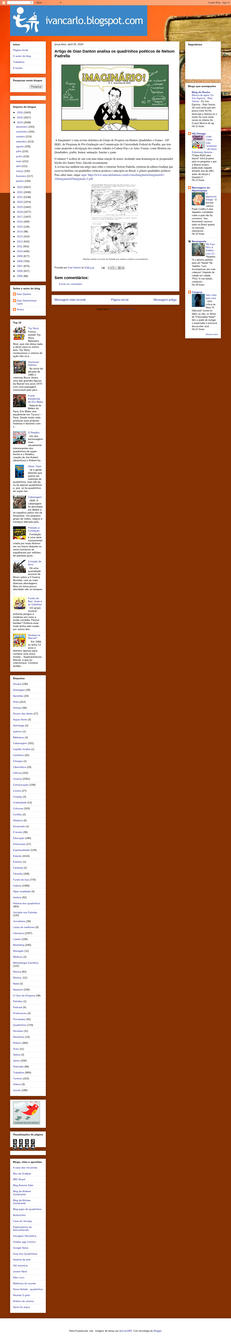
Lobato (17, 939)
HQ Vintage (199, 133)
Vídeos (17, 1084)
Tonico (20, 309)
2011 (20, 246)
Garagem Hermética (24, 1235)
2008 (20, 261)
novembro (22, 131)
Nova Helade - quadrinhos (28, 1289)
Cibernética (19, 767)
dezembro (22, 126)
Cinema (17, 778)
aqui (83, 175)
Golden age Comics (24, 1241)
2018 (20, 211)
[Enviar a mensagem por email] (109, 268)
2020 (20, 201)
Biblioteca (18, 737)
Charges (18, 761)
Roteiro (17, 1042)
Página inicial (119, 299)
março (20, 171)
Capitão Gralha (21, 749)
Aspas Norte (20, 719)
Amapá (17, 683)
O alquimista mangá (211, 196)
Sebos (16, 1054)
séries (16, 1060)
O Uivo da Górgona (24, 995)
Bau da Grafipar (22, 1173)
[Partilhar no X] (116, 268)
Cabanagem (35, 497)
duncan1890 (125, 1331)
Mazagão (18, 950)
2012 (20, 241)
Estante (17, 856)
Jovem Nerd (20, 1271)
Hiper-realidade (22, 891)
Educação (18, 838)
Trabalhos (18, 62)
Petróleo (18, 1001)
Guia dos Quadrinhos (25, 1253)
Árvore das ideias (23, 713)
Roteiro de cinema (23, 1301)
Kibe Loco (18, 1277)
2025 (20, 117)
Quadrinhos (19, 1025)
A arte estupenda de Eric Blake (35, 398)
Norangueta (199, 241)
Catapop (197, 292)
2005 (20, 276)
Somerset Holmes (33, 364)
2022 (20, 192)
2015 (20, 226)
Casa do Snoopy (22, 1221)
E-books (17, 68)
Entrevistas (19, 844)
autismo (17, 731)
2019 (20, 206)
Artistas (17, 707)
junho (19, 156)
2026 (20, 112)
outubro (21, 136)
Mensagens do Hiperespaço (201, 189)
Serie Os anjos (21, 1307)
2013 (20, 236)
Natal (16, 983)
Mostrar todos (212, 334)
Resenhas (19, 1036)
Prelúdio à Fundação (34, 529)
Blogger (157, 1331)
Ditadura (18, 820)
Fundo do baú (21, 879)
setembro (22, 141)
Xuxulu (17, 1090)
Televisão (18, 1066)
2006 (20, 270)
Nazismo (18, 989)
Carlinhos (18, 755)
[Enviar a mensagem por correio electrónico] (102, 267)
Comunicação (21, 784)
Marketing (18, 944)
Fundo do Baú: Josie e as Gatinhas (35, 601)
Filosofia (18, 873)
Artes (16, 701)
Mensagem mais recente (70, 299)
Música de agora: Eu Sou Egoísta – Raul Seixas (202, 98)
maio (19, 161)
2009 (20, 256)
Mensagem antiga (165, 299)
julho (19, 151)
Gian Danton (24, 294)
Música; (17, 977)
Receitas (18, 1030)
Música (17, 971)
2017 (20, 216)
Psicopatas (19, 1019)
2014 (20, 231)
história (17, 897)
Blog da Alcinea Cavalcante (21, 1202)
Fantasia (18, 867)
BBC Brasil (19, 1179)
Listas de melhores (24, 927)
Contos (17, 790)
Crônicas (18, 808)
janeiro (20, 180)
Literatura (18, 933)
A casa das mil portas (25, 1167)
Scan (16, 1048)
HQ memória (20, 1265)
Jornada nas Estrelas (25, 912)
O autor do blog (22, 56)
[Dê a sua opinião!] (113, 268)
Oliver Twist (34, 466)
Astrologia (18, 725)
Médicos (18, 956)
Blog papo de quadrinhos (27, 1209)
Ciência (17, 772)
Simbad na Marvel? (34, 637)
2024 (20, 122)
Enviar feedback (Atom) (122, 309)
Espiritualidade (21, 850)
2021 (20, 197)
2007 (20, 266)
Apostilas (18, 695)
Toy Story (33, 328)
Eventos (17, 861)
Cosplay (17, 796)
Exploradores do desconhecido (22, 1229)
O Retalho (34, 432)
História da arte (21, 1259)
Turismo (17, 1078)
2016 (20, 221)
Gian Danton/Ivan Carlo (27, 302)
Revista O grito (21, 1295)
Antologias (19, 689)
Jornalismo (19, 921)
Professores (20, 1013)
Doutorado (19, 826)
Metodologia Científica (25, 962)
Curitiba (17, 814)
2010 (20, 251)
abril (19, 166)
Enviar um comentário (70, 284)
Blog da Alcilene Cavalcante (22, 1193)
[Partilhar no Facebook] (119, 268)
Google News (20, 1247)
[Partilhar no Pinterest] (123, 268)
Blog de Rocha (201, 92)
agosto (20, 146)
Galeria (17, 885)
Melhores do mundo (24, 1283)
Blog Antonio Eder (23, 1185)
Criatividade (20, 802)
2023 (20, 187)
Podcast (17, 1007)
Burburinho (19, 1215)
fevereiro (21, 176)
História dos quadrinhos (26, 903)
